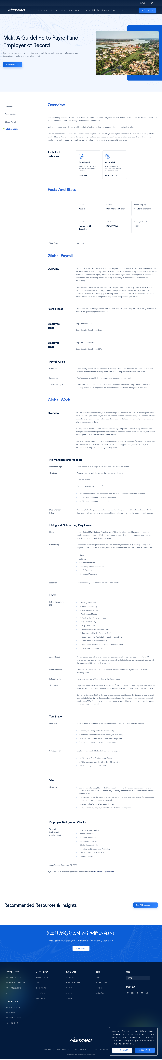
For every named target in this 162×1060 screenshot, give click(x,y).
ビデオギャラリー (42, 993)
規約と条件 (47, 1049)
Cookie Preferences (62, 1049)
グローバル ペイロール (13, 1018)
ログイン (143, 3)
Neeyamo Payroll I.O (13, 1007)
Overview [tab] (9, 106)
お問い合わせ (147, 10)
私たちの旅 (70, 977)
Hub (7, 993)
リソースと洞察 (89, 10)
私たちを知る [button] (102, 10)
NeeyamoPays (10, 1012)
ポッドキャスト (41, 988)
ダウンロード (40, 998)
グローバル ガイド (75, 10)
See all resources (143, 905)
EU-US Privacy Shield (101, 1049)
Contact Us (10, 65)
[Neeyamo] (17, 9)
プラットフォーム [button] (43, 10)
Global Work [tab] (12, 129)
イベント (113, 10)
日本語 (130, 978)
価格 (97, 977)
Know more (83, 175)
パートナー (123, 10)
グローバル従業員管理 (13, 988)
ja (152, 3)
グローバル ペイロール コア (15, 977)
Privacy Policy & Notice (81, 1049)
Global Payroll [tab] (10, 122)
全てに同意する (144, 1050)
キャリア (69, 988)
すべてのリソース (42, 977)
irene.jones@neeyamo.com (103, 872)
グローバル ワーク (12, 1023)
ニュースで (70, 993)
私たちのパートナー (73, 982)
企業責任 (69, 998)
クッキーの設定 (122, 1050)
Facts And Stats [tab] (11, 114)
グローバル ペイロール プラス (16, 982)
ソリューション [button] (59, 10)
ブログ (38, 982)
